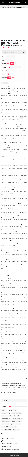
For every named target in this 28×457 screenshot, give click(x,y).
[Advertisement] (14, 23)
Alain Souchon (6, 413)
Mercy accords (7, 446)
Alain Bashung (12, 410)
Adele (4, 410)
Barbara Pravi (7, 48)
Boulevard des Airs (17, 413)
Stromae (16, 429)
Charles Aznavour (6, 415)
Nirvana (17, 424)
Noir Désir (5, 426)
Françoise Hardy (6, 418)
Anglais (12, 63)
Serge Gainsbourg (6, 429)
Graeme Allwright (17, 418)
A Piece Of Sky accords (9, 441)
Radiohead (13, 426)
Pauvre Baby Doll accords (10, 443)
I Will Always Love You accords (11, 449)
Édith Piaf (16, 415)
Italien (8, 63)
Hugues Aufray (6, 421)
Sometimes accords (8, 438)
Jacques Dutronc (16, 421)
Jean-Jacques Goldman (7, 424)
